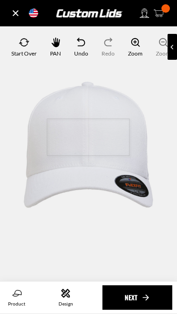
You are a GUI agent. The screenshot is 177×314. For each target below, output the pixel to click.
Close (15, 13)
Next (131, 297)
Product (16, 303)
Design (66, 303)
